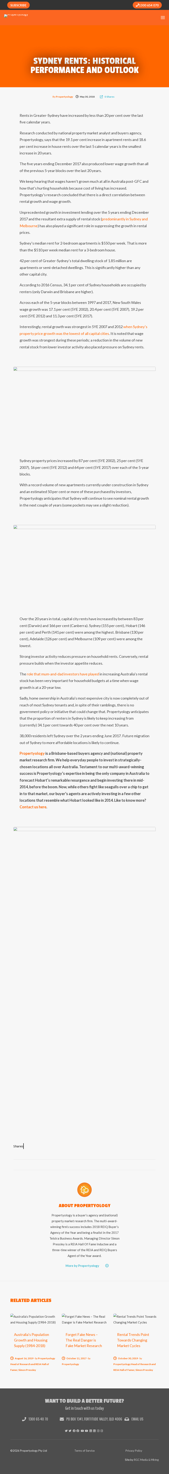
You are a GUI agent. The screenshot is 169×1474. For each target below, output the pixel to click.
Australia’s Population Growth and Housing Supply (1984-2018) (31, 1340)
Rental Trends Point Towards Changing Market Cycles (133, 1340)
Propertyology (64, 96)
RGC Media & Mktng (146, 1459)
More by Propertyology (82, 1265)
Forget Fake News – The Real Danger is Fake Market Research (84, 1340)
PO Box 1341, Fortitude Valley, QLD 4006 (94, 1418)
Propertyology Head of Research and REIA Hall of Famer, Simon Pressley (32, 1364)
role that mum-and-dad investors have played (63, 674)
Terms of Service (84, 1450)
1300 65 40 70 (38, 1418)
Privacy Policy (134, 1450)
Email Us (137, 1418)
